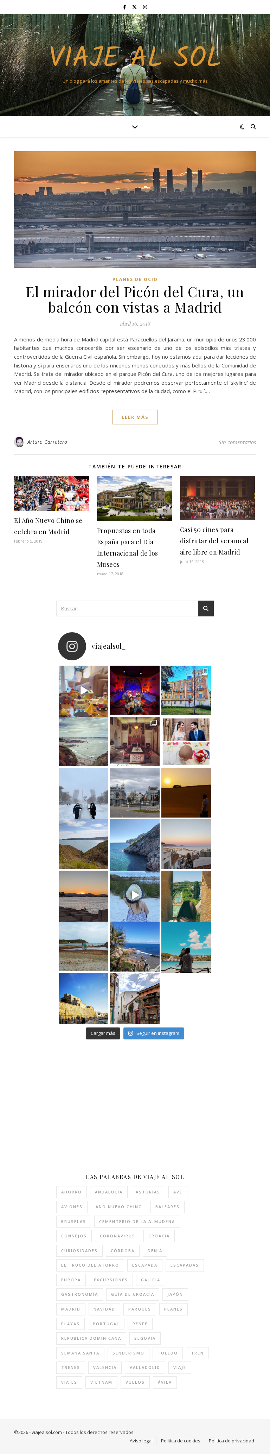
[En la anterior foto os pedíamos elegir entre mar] (84, 844)
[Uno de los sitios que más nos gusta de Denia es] (135, 998)
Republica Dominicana (91, 1338)
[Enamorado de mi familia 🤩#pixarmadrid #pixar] (135, 690)
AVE (177, 1191)
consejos (74, 1235)
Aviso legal (141, 1440)
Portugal (106, 1323)
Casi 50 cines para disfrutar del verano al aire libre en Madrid (214, 540)
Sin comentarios (237, 442)
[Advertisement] (115, 1106)
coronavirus (117, 1235)
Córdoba (123, 1250)
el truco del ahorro (90, 1265)
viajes (69, 1382)
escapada (145, 1265)
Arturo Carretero (47, 441)
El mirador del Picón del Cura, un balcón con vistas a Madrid (135, 299)
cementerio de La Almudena (137, 1221)
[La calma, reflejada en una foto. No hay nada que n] (84, 895)
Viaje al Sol (135, 59)
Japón (175, 1294)
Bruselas (73, 1221)
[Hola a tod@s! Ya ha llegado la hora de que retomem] (135, 742)
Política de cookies (180, 1440)
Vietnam (101, 1382)
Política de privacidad (231, 1440)
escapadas (185, 1265)
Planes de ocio (135, 279)
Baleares (167, 1206)
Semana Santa (80, 1353)
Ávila (165, 1382)
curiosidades (79, 1250)
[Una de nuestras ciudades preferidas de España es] (186, 895)
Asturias (148, 1191)
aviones (72, 1206)
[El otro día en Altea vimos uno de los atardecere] (186, 844)
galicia (150, 1279)
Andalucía (109, 1191)
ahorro (71, 1191)
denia (155, 1250)
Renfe (140, 1323)
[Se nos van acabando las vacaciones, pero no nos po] (186, 946)
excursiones (111, 1279)
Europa (71, 1279)
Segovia (145, 1338)
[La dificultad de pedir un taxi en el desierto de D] (186, 793)
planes (173, 1309)
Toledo (168, 1353)
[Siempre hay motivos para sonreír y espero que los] (186, 742)
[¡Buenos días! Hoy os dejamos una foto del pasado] (84, 742)
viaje (179, 1367)
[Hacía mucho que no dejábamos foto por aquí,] (84, 793)
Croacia (159, 1235)
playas (70, 1323)
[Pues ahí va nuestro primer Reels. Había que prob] (135, 895)
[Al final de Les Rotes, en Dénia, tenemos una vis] (135, 844)
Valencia (105, 1367)
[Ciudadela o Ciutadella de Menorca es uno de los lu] (84, 998)
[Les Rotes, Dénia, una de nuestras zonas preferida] (135, 946)
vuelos (135, 1382)
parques (139, 1309)
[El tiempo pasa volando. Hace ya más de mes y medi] (84, 946)
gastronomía (79, 1294)
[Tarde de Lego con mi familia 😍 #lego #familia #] (84, 690)
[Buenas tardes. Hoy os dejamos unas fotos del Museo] (186, 690)
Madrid (71, 1309)
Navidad (104, 1309)
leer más (135, 417)
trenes (70, 1367)
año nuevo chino (119, 1206)
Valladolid (145, 1367)
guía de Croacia (132, 1294)
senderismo (128, 1353)
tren (197, 1353)
